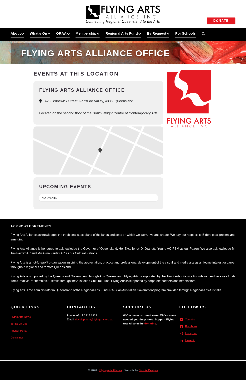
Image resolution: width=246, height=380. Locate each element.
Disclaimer (17, 337)
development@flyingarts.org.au (94, 319)
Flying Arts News (21, 316)
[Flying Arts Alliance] (123, 13)
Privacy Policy (19, 330)
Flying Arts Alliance (110, 370)
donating (150, 323)
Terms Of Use (19, 323)
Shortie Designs (148, 370)
